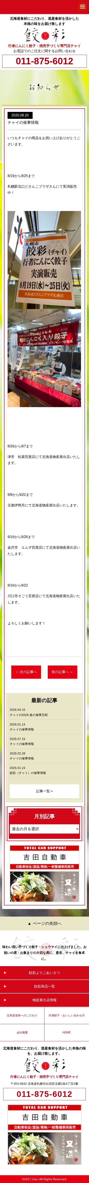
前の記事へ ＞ (62, 672)
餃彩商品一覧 (44, 986)
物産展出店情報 (44, 1000)
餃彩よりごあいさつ (44, 973)
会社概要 (22, 1032)
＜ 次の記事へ (26, 672)
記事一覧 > (44, 791)
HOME (66, 1032)
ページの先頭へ (47, 923)
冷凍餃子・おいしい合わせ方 (66, 1015)
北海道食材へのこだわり (22, 1015)
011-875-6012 (44, 61)
